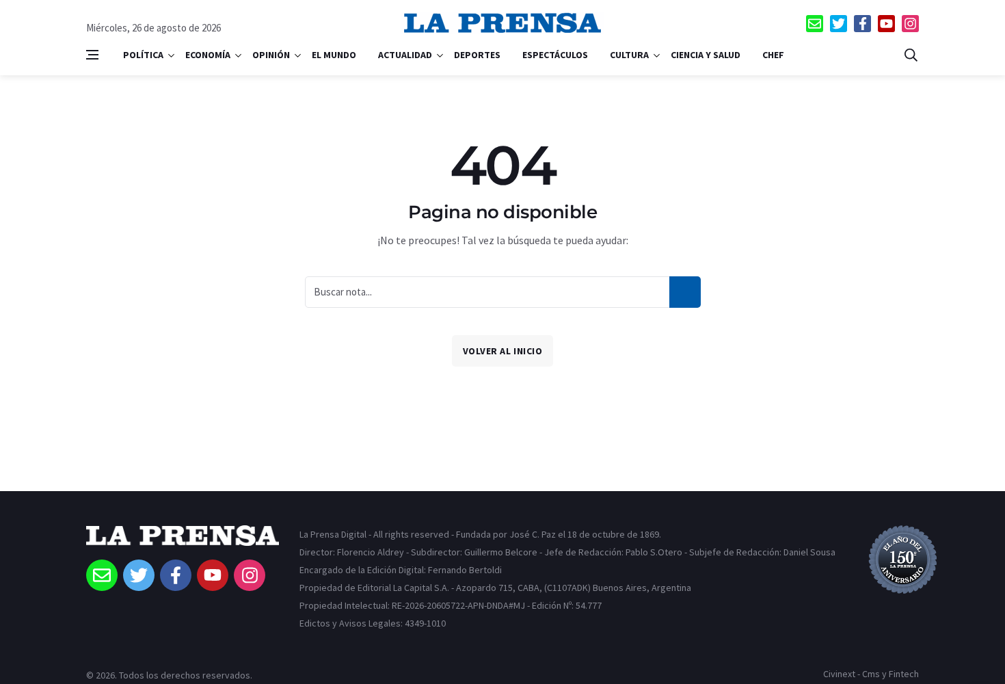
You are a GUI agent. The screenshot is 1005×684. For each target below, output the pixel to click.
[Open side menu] (92, 55)
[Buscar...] (910, 55)
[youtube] (886, 23)
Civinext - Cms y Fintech (871, 674)
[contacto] (814, 23)
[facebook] (862, 23)
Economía (207, 55)
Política (143, 55)
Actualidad (405, 55)
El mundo (334, 55)
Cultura (629, 55)
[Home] (182, 542)
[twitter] (838, 23)
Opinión (271, 55)
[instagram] (910, 23)
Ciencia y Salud (705, 55)
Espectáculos (555, 55)
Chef (773, 55)
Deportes (477, 55)
